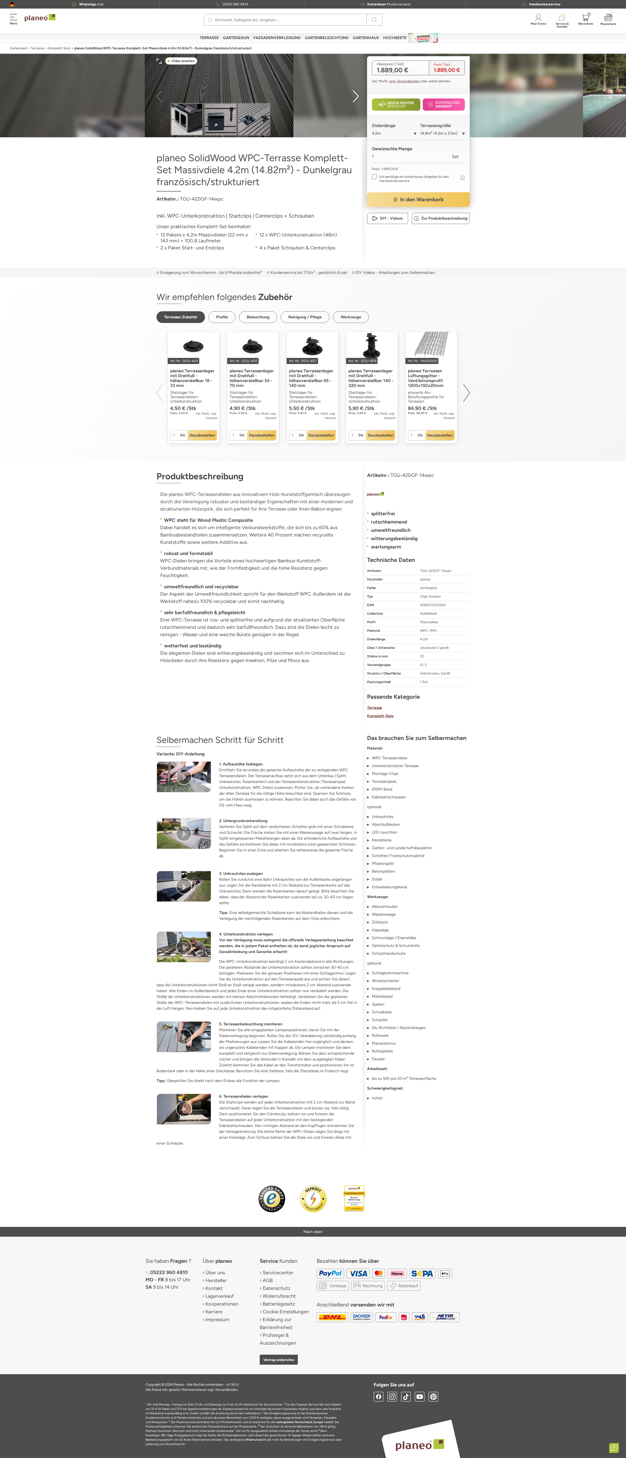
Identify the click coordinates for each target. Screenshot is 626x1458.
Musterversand (388, 4)
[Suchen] (210, 19)
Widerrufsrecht (279, 1296)
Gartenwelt (18, 48)
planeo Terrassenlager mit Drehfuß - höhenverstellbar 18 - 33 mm (192, 378)
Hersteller (216, 1280)
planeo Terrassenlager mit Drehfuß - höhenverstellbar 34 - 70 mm (252, 378)
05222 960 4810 (235, 4)
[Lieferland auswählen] (12, 4)
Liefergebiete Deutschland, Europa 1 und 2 (304, 1422)
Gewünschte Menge (392, 148)
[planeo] (418, 494)
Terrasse (37, 48)
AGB (268, 1280)
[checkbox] (415, 179)
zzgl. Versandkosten (404, 81)
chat (91, 4)
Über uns (215, 1273)
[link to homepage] (40, 18)
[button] (12, 4)
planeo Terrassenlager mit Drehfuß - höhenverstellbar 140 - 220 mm (370, 378)
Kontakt (214, 1288)
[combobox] (394, 135)
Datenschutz (277, 1288)
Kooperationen (221, 1304)
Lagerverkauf (219, 1296)
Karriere (214, 1312)
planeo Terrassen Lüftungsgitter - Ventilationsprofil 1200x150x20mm (426, 378)
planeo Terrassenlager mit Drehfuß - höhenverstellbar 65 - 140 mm (311, 378)
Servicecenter (278, 1273)
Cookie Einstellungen (286, 1312)
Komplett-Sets (59, 48)
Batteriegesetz (279, 1304)
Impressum (217, 1319)
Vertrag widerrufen (278, 1360)
